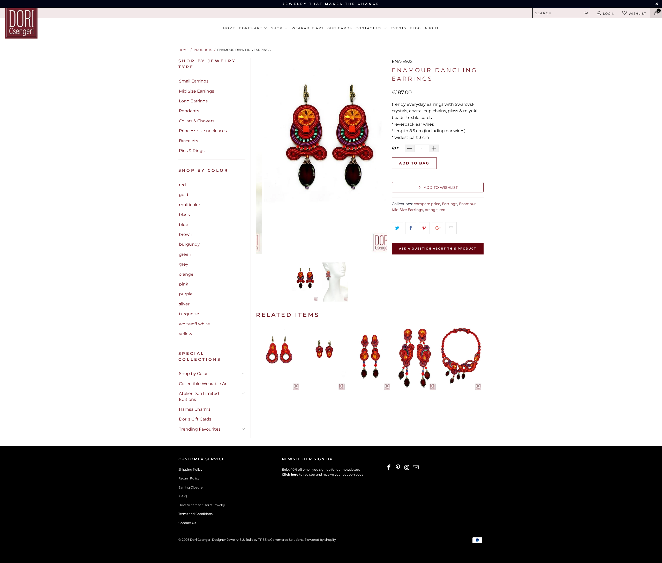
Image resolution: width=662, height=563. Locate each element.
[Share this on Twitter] (397, 228)
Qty (395, 148)
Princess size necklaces (203, 130)
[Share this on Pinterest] (424, 228)
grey (183, 264)
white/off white (194, 323)
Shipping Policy (190, 469)
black (184, 214)
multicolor (189, 204)
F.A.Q (182, 496)
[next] (379, 156)
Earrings (449, 203)
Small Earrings (193, 81)
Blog (415, 28)
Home (229, 28)
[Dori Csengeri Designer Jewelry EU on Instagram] (407, 467)
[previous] (263, 156)
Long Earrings (193, 101)
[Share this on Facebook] (410, 228)
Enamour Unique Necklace (460, 358)
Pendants (189, 110)
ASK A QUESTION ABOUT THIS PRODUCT (437, 248)
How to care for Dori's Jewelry (201, 505)
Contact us (369, 28)
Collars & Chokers (196, 120)
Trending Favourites (200, 429)
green (185, 254)
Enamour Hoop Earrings (278, 358)
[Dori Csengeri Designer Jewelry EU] (55, 22)
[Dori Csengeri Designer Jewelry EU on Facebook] (389, 467)
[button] (438, 187)
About (432, 28)
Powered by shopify (320, 540)
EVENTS (398, 28)
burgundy (189, 244)
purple (186, 293)
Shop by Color (193, 373)
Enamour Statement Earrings (415, 358)
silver (184, 304)
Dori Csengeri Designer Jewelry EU (217, 540)
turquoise (189, 313)
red (182, 184)
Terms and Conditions (195, 514)
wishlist (637, 14)
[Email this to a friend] (451, 228)
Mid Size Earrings (196, 91)
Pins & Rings (192, 150)
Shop (277, 28)
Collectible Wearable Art (203, 383)
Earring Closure (190, 487)
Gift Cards (339, 28)
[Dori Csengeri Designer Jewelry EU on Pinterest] (398, 467)
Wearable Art (308, 28)
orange (186, 274)
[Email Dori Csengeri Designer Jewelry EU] (416, 467)
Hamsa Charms (194, 409)
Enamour (467, 203)
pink (183, 284)
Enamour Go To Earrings (324, 358)
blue (183, 224)
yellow (185, 333)
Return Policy (189, 478)
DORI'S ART (251, 28)
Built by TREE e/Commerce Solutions (274, 540)
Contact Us (187, 523)
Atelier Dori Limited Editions (199, 396)
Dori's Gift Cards (195, 419)
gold (183, 194)
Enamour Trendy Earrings (369, 358)
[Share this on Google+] (437, 228)
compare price (427, 203)
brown (185, 234)
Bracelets (188, 140)
